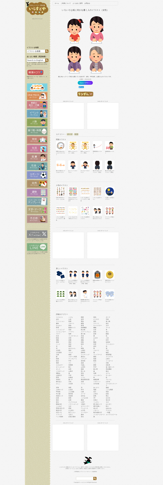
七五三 (70, 414)
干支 (107, 350)
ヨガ (107, 402)
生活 (76, 134)
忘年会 (83, 396)
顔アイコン (72, 412)
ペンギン (96, 402)
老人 (107, 331)
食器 (94, 359)
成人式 (95, 408)
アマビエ (108, 410)
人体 (107, 338)
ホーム (57, 3)
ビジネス (96, 319)
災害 (69, 338)
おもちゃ (59, 325)
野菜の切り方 (60, 408)
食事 (69, 334)
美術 (69, 342)
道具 (82, 319)
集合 (107, 371)
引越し (83, 365)
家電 (82, 325)
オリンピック (60, 367)
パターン (96, 410)
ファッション (60, 321)
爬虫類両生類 (85, 379)
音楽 (69, 329)
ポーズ (69, 134)
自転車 (108, 365)
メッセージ (109, 361)
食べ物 (108, 321)
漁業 (69, 387)
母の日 (108, 400)
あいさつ (96, 387)
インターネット (73, 336)
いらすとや (83, 482)
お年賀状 (59, 352)
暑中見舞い (96, 406)
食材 (69, 350)
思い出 (83, 371)
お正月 (95, 338)
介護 (57, 354)
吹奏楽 (70, 377)
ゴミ (69, 363)
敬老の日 (59, 410)
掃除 (82, 342)
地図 (94, 389)
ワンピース (84, 408)
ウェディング (85, 354)
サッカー (108, 375)
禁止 (107, 396)
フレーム (108, 379)
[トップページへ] (37, 15)
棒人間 (95, 369)
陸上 (107, 406)
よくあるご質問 (78, 3)
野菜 (82, 338)
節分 (57, 402)
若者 (94, 334)
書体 (82, 414)
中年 (69, 361)
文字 (107, 325)
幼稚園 (70, 365)
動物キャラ (72, 327)
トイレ (83, 377)
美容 (69, 344)
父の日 (108, 398)
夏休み (83, 356)
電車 (57, 363)
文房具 (58, 350)
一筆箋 (108, 412)
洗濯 (82, 381)
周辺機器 (108, 369)
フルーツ (96, 350)
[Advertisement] (37, 32)
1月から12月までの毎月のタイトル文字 (72, 199)
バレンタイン (97, 375)
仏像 (82, 391)
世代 (82, 389)
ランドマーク (97, 354)
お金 (69, 319)
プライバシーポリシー (85, 471)
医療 (69, 321)
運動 (82, 340)
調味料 (83, 352)
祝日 (57, 400)
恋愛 (69, 340)
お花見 (70, 389)
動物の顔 (59, 404)
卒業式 (58, 379)
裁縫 (107, 387)
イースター (84, 412)
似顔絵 (108, 342)
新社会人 (59, 381)
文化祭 (70, 383)
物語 (107, 352)
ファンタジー (110, 344)
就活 (94, 346)
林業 (69, 398)
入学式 (95, 394)
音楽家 (70, 396)
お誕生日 (59, 375)
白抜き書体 (72, 416)
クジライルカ (72, 402)
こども (70, 317)
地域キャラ (59, 396)
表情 (57, 342)
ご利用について (66, 3)
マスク (70, 352)
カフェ (108, 373)
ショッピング (60, 329)
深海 (57, 387)
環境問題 (108, 354)
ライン (83, 383)
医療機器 (84, 327)
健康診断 (96, 379)
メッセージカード (99, 414)
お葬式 (70, 371)
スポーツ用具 (72, 356)
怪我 (57, 359)
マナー (58, 334)
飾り (69, 367)
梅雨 (82, 369)
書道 (82, 400)
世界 (94, 344)
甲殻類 (58, 391)
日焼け (95, 400)
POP (94, 367)
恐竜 (94, 396)
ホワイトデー (85, 406)
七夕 (69, 406)
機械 (94, 327)
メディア (84, 359)
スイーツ (96, 323)
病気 (94, 317)
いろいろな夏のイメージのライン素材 (60, 218)
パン (94, 363)
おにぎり (108, 404)
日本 (94, 329)
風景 (69, 346)
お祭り (108, 359)
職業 (82, 317)
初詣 (107, 391)
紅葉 (57, 398)
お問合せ (87, 3)
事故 (82, 321)
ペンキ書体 (59, 416)
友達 (82, 336)
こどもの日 (84, 398)
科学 (107, 340)
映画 (94, 361)
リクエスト (59, 317)
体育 (69, 369)
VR (94, 398)
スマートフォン (86, 331)
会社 (57, 319)
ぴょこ (58, 383)
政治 (57, 361)
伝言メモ (59, 412)
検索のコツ (42, 76)
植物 (82, 348)
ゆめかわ (108, 408)
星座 (69, 408)
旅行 (107, 323)
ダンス (58, 369)
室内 (82, 373)
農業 (94, 365)
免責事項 (94, 471)
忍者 (69, 400)
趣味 (57, 323)
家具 (94, 331)
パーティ (71, 331)
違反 (94, 321)
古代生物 (96, 383)
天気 (69, 381)
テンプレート (72, 359)
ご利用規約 (76, 471)
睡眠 (94, 342)
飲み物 (83, 329)
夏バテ (70, 379)
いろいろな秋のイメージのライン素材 (85, 199)
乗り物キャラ (97, 404)
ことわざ (59, 406)
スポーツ (71, 323)
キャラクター (97, 325)
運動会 (58, 373)
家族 (69, 325)
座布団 (83, 361)
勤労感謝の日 (97, 412)
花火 (94, 391)
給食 (107, 394)
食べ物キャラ (110, 367)
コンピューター (61, 331)
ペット (58, 344)
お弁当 (108, 381)
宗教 (107, 363)
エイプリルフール (111, 414)
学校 (107, 319)
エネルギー (59, 365)
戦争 (82, 344)
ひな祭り (71, 410)
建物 (82, 323)
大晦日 (83, 404)
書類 (94, 356)
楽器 (82, 363)
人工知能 (71, 391)
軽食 (57, 338)
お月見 (83, 410)
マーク (108, 327)
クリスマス (109, 356)
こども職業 (109, 389)
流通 (94, 373)
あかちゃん (72, 348)
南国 (69, 354)
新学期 (70, 394)
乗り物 (83, 334)
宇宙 (69, 375)
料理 (57, 327)
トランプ (59, 414)
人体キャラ (59, 389)
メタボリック (60, 371)
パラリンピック (73, 404)
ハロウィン (96, 381)
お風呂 (83, 350)
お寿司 (83, 367)
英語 (82, 375)
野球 (57, 377)
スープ (83, 394)
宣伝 (82, 416)
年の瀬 (58, 394)
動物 (107, 334)
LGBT (83, 402)
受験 (57, 340)
